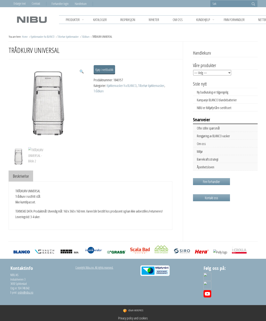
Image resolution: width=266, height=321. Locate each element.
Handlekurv (80, 4)
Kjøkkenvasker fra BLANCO (43, 36)
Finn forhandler (234, 19)
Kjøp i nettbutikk (104, 69)
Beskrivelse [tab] (21, 176)
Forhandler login (60, 4)
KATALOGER (100, 19)
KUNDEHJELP (203, 19)
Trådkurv (86, 36)
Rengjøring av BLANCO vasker (213, 136)
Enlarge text (20, 3)
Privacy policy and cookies (133, 318)
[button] (81, 71)
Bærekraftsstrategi (207, 159)
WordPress (135, 310)
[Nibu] (31, 19)
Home (25, 36)
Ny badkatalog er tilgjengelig (212, 92)
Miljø (200, 151)
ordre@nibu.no (25, 292)
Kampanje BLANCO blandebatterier (217, 100)
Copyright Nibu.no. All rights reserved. (94, 267)
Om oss (178, 19)
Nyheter (154, 19)
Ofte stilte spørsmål (208, 128)
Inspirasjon (127, 19)
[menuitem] (63, 4)
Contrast (36, 3)
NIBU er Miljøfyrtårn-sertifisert (214, 107)
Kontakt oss (211, 197)
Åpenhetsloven (205, 167)
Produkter (73, 19)
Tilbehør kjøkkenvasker (68, 36)
